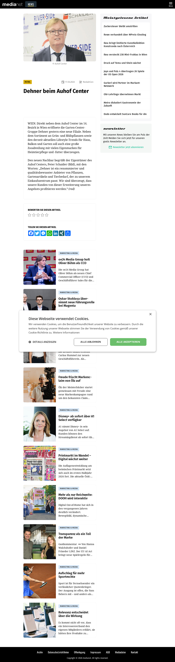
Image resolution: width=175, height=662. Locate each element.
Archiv (40, 652)
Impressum (95, 652)
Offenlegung (79, 652)
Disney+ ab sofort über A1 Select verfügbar (76, 418)
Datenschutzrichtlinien (58, 652)
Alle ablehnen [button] (90, 341)
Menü (171, 4)
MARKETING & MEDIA (69, 253)
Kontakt (134, 652)
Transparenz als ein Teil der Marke (74, 535)
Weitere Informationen (66, 332)
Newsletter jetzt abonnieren (126, 147)
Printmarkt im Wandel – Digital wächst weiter (74, 457)
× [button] (150, 314)
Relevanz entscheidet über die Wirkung (73, 614)
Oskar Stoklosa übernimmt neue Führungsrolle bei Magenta (76, 302)
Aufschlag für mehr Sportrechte (71, 574)
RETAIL (27, 82)
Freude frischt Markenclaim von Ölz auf (74, 378)
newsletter (114, 128)
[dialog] (87, 331)
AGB (108, 652)
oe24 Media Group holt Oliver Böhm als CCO (74, 261)
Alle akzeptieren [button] (128, 341)
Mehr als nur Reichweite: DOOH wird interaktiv (75, 496)
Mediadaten (120, 652)
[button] (42, 342)
